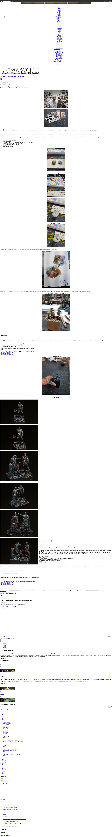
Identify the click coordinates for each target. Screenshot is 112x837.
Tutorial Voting (40, 681)
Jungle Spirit (15, 681)
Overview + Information (59, 52)
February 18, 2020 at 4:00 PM (10, 606)
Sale (92, 679)
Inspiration (59, 15)
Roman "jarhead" (59, 23)
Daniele (59, 25)
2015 (3, 760)
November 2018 (6, 723)
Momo (59, 32)
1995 (3, 772)
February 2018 (5, 735)
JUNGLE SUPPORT (57, 61)
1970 (3, 773)
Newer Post (2, 636)
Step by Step (66, 679)
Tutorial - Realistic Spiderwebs (8, 816)
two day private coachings (14, 590)
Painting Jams (58, 17)
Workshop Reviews (58, 51)
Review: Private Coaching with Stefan (10, 749)
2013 (3, 763)
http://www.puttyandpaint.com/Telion (7, 352)
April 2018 (5, 732)
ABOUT (57, 19)
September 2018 (6, 726)
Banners (58, 64)
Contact (58, 63)
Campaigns (63, 681)
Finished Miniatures (6, 679)
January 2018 (5, 736)
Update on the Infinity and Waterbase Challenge (11, 754)
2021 (3, 717)
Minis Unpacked (58, 16)
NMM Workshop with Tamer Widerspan (10, 807)
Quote (3, 681)
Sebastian (59, 35)
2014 (3, 762)
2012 (3, 764)
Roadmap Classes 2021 (58, 50)
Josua (60, 30)
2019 (3, 719)
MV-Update (5, 756)
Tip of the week (46, 681)
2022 (3, 715)
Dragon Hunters (6, 745)
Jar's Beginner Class (59, 53)
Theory (59, 8)
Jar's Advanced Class (59, 54)
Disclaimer (8, 835)
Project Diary (71, 681)
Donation (58, 62)
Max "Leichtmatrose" (59, 42)
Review (19, 681)
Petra (59, 33)
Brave (4, 742)
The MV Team (58, 21)
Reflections (86, 681)
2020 (3, 718)
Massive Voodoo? (58, 20)
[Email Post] (1, 595)
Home (56, 636)
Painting (59, 11)
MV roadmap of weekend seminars (92, 590)
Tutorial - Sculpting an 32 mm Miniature (10, 826)
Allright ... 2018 (6, 753)
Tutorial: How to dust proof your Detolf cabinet (11, 812)
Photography (59, 14)
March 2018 (5, 733)
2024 (3, 713)
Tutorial (42, 679)
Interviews (58, 18)
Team (60, 681)
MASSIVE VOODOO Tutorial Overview (10, 804)
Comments (4, 780)
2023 (3, 714)
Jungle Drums (10, 681)
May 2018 (5, 731)
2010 (3, 767)
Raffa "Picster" (59, 38)
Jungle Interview (55, 681)
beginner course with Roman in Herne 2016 (14, 133)
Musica (51, 681)
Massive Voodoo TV (30, 681)
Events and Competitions (20, 679)
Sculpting (59, 13)
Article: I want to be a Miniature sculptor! (10, 821)
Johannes (59, 29)
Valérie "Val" (59, 44)
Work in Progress (34, 679)
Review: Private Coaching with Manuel (12, 76)
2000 (3, 771)
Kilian (59, 31)
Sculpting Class (59, 57)
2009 (3, 768)
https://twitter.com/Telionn (5, 353)
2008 (3, 769)
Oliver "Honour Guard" (59, 37)
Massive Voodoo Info (74, 679)
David (59, 27)
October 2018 (5, 724)
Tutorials (58, 7)
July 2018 (5, 728)
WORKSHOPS (57, 49)
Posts (3, 778)
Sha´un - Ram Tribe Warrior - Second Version (11, 740)
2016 (3, 759)
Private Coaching (59, 56)
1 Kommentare (3, 591)
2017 (3, 758)
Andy (59, 24)
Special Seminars (59, 58)
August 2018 (5, 727)
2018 (3, 720)
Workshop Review (53, 679)
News (6, 681)
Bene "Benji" (59, 41)
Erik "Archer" (59, 40)
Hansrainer (60, 28)
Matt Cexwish (59, 46)
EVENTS (57, 59)
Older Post (110, 636)
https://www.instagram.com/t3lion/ (6, 354)
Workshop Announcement (85, 679)
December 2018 (6, 722)
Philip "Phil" (59, 34)
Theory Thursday (81, 681)
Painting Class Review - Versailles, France (10, 809)
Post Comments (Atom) (9, 638)
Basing (59, 10)
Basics (59, 9)
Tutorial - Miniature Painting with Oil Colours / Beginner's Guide (15, 823)
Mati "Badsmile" (59, 45)
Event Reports (58, 60)
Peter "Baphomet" (59, 39)
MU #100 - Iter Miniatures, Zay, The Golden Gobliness (13, 741)
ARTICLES (57, 5)
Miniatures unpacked (98, 679)
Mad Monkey (2, 602)
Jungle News (106, 679)
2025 (3, 711)
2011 (3, 765)
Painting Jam (23, 681)
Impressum (2, 835)
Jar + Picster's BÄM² (59, 55)
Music (47, 679)
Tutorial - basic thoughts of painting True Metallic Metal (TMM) (14, 819)
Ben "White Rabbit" (59, 48)
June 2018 (5, 729)
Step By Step (59, 12)
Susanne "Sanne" (59, 43)
